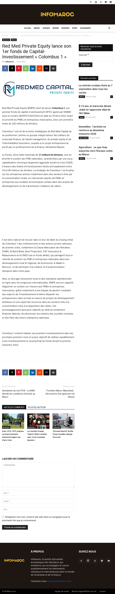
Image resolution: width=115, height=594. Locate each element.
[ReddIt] (40, 68)
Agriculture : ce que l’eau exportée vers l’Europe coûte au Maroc (96, 151)
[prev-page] (4, 446)
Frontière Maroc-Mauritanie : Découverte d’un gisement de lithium (60, 393)
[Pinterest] (19, 68)
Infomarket (85, 28)
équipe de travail (62, 591)
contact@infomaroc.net (59, 581)
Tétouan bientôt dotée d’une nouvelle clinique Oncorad (63, 434)
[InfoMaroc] (57, 14)
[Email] (46, 68)
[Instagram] (96, 2)
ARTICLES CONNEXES (14, 407)
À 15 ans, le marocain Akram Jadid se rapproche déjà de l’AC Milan (95, 110)
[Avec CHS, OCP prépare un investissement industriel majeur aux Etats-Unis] (13, 421)
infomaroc (9, 61)
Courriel (84, 54)
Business (65, 28)
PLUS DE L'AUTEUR (37, 407)
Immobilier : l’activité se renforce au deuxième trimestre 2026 (92, 130)
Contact (102, 591)
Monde (56, 28)
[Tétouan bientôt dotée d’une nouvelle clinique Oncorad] (64, 421)
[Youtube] (110, 2)
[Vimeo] (105, 2)
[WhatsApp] (26, 68)
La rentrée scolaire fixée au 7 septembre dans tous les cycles (95, 89)
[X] (101, 2)
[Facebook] (91, 2)
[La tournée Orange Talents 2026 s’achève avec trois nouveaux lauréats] (38, 421)
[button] (109, 28)
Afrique (46, 28)
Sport (74, 28)
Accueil (27, 28)
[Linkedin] (33, 68)
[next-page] (9, 446)
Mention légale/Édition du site (84, 591)
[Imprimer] (53, 68)
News (14, 40)
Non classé (84, 138)
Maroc (37, 28)
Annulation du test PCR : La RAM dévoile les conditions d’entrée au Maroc (18, 393)
